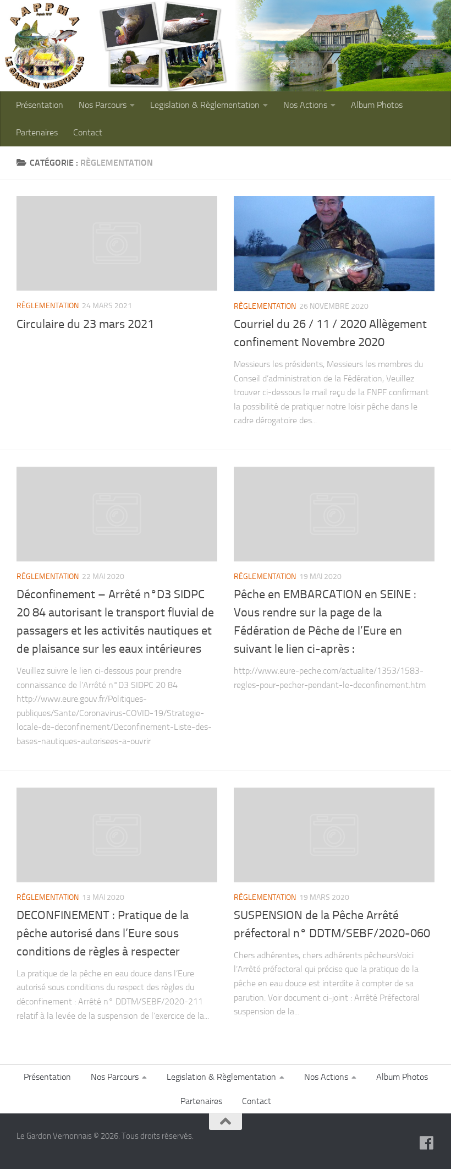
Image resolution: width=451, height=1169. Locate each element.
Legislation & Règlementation (205, 105)
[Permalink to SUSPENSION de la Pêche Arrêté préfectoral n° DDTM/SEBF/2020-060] (334, 835)
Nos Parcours (103, 105)
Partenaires (37, 132)
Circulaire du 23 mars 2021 (85, 324)
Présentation (39, 105)
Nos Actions (305, 105)
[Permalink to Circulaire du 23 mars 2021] (116, 243)
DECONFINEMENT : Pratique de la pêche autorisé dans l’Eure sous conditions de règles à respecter (102, 933)
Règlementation (47, 305)
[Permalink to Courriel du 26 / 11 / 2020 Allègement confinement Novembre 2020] (334, 243)
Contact (87, 132)
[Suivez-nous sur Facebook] (427, 1143)
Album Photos (377, 105)
